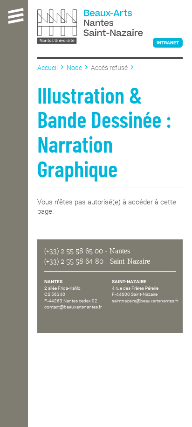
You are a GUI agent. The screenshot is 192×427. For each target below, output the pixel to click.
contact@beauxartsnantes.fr (73, 306)
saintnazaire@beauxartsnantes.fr (145, 300)
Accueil (47, 67)
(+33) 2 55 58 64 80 (73, 261)
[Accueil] (110, 27)
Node (74, 67)
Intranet (168, 42)
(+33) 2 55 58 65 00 (73, 251)
